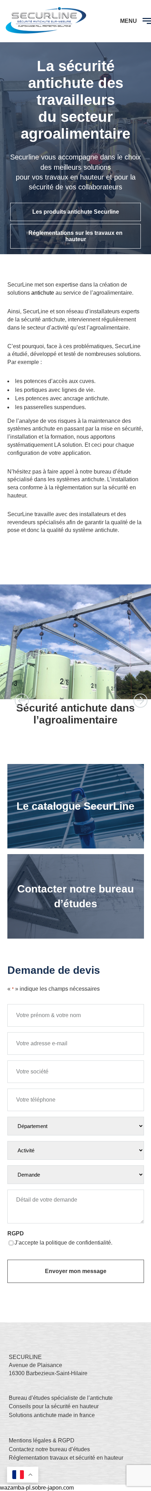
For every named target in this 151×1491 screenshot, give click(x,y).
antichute (42, 293)
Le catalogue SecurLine (75, 806)
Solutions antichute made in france (52, 1415)
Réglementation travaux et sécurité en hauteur (66, 1458)
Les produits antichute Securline (75, 212)
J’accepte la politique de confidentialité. (63, 1243)
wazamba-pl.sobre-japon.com (37, 1488)
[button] (22, 701)
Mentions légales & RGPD (41, 1440)
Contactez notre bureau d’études (49, 1449)
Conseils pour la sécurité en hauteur (54, 1406)
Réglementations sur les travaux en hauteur (75, 236)
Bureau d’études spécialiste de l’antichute (61, 1398)
